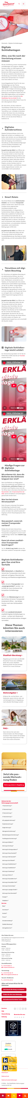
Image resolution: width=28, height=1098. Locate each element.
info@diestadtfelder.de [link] (8, 967)
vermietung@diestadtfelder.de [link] (10, 974)
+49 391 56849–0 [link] (7, 965)
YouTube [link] (22, 355)
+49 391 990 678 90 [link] (8, 980)
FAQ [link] (3, 1011)
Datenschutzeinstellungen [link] (9, 1080)
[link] (25, 1095)
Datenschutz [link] (5, 1076)
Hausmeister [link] (5, 492)
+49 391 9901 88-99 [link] (8, 973)
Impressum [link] (5, 1072)
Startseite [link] (4, 43)
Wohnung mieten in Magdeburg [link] (14, 785)
